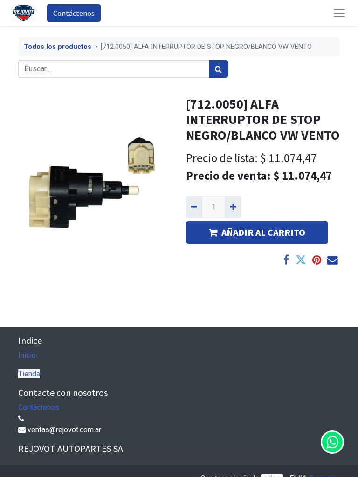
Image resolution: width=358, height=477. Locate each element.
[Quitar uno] (194, 207)
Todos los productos (57, 47)
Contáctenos (74, 13)
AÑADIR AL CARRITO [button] (263, 232)
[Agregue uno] (233, 207)
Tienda (29, 373)
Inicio (27, 355)
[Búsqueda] (218, 69)
